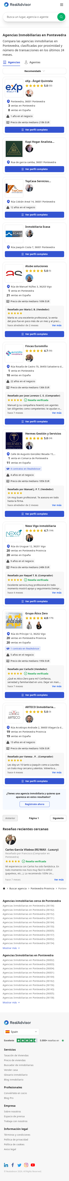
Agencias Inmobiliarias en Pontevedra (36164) (28, 922)
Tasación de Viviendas (16, 1055)
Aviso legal (10, 1149)
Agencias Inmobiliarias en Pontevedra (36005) (28, 930)
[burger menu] (61, 4)
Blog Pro (8, 1098)
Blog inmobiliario (13, 1079)
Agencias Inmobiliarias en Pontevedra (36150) (28, 926)
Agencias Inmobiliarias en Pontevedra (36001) (28, 972)
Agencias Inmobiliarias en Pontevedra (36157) (28, 934)
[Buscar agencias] (61, 17)
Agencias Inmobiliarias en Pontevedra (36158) (28, 997)
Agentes (34, 62)
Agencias (14, 62)
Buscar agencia (18, 888)
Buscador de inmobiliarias (18, 1065)
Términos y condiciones (17, 1134)
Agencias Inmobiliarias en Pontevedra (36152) (28, 914)
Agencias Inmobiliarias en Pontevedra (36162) (28, 909)
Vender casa (11, 1069)
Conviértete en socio (15, 1093)
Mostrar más (10, 948)
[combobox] (34, 17)
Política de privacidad (16, 1139)
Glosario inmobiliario (15, 1074)
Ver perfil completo (36, 129)
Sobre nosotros (12, 1111)
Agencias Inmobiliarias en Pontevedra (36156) (28, 905)
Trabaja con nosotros (15, 1121)
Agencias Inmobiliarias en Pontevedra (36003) (28, 964)
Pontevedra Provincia (42, 888)
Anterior (10, 818)
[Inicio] (4, 888)
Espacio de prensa (14, 1116)
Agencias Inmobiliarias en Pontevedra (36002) (28, 939)
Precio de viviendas (15, 1060)
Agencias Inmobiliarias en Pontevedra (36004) (28, 968)
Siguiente (58, 818)
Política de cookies (14, 1144)
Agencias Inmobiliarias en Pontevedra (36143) (28, 989)
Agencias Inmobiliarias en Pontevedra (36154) (28, 943)
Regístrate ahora (34, 804)
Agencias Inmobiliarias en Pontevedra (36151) (28, 918)
